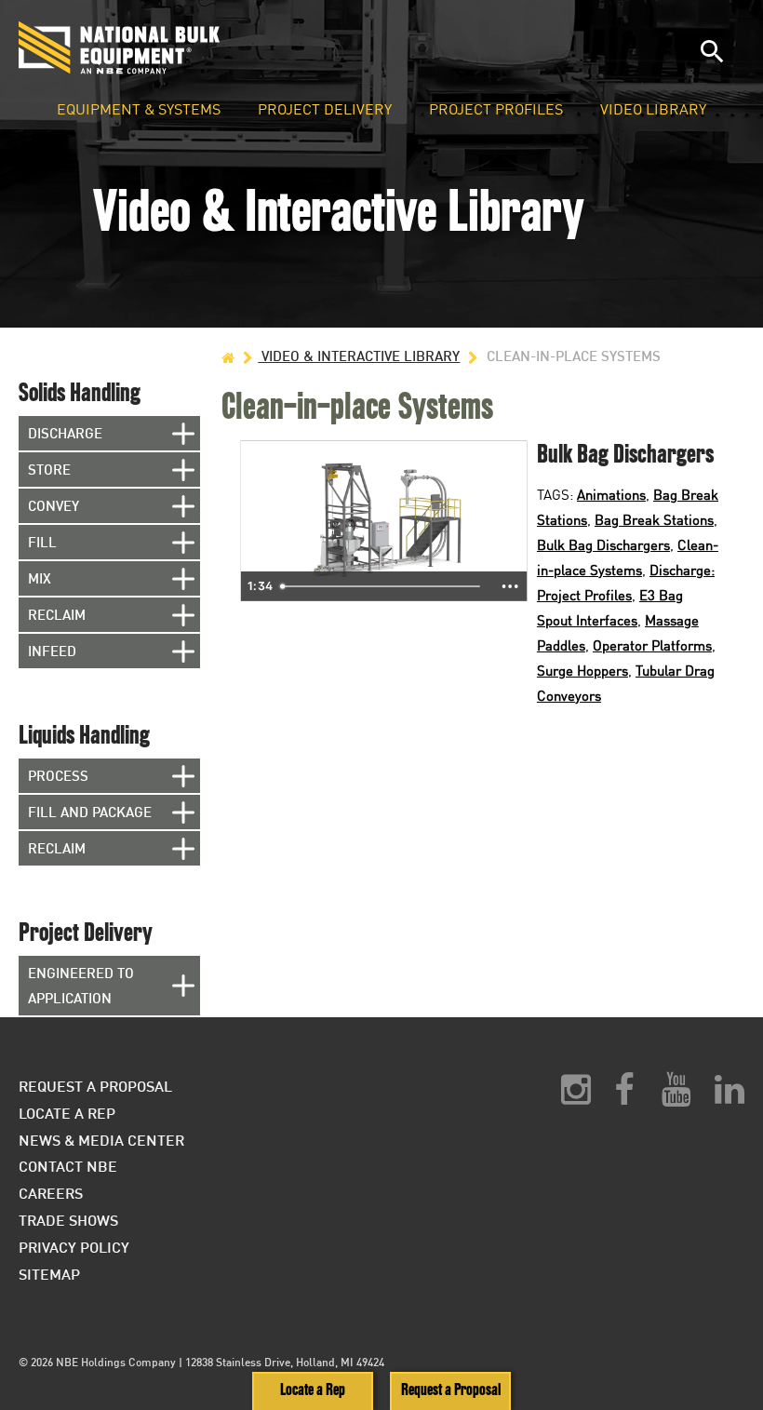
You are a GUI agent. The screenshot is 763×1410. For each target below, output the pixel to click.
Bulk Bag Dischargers (603, 544)
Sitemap (49, 1273)
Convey (53, 505)
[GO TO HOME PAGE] (227, 356)
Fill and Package (90, 811)
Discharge (65, 432)
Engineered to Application (81, 985)
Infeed (52, 650)
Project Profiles (496, 109)
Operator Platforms (652, 645)
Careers (51, 1193)
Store (49, 469)
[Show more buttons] (510, 586)
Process (58, 775)
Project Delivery (325, 109)
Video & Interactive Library (359, 355)
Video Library (653, 109)
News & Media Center (101, 1139)
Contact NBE (68, 1166)
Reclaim (57, 614)
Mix (39, 578)
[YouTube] (676, 1096)
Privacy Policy (74, 1247)
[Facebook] (624, 1096)
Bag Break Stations (654, 519)
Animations (611, 494)
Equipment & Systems (139, 109)
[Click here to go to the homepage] (208, 47)
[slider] (382, 586)
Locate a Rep (312, 1390)
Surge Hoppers (582, 670)
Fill (42, 541)
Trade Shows (68, 1220)
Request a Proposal (451, 1390)
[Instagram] (576, 1096)
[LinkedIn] (729, 1096)
